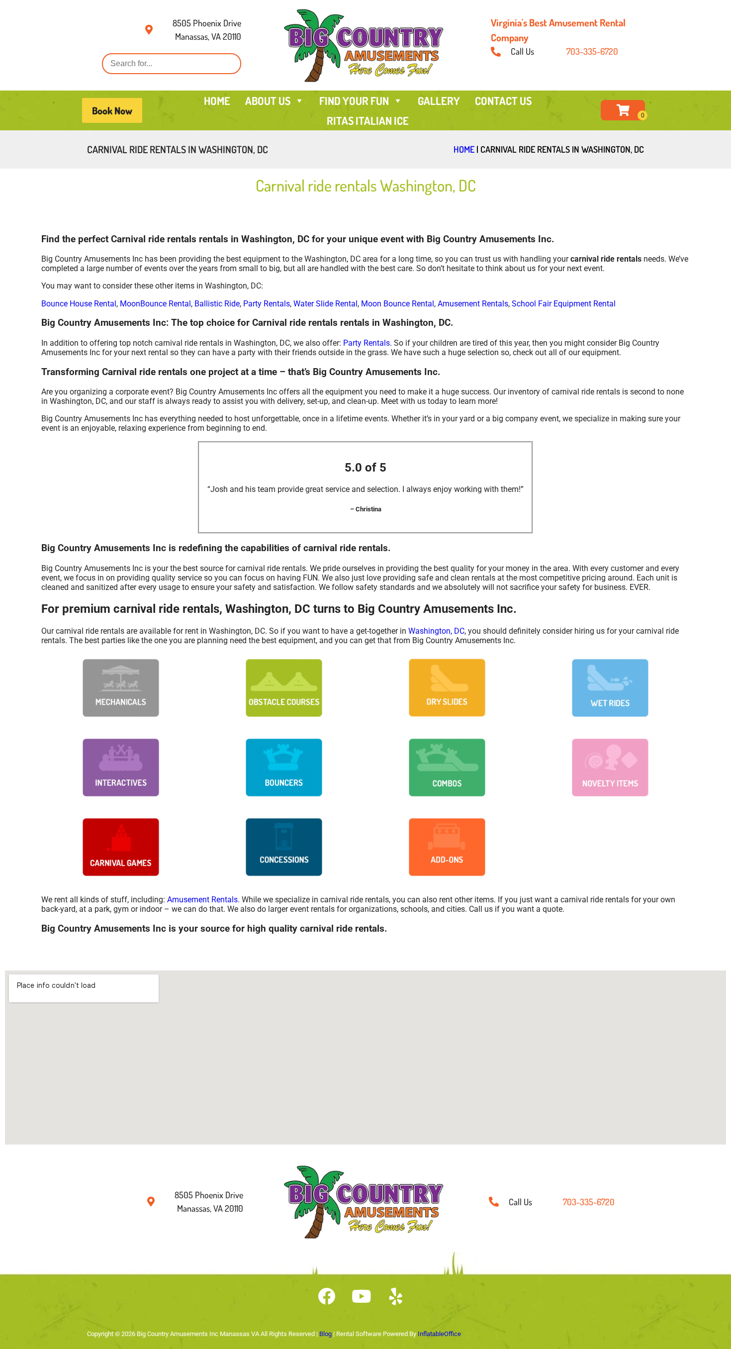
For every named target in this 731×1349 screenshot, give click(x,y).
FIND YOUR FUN (354, 100)
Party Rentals (266, 303)
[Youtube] (361, 1296)
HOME (217, 100)
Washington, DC (436, 631)
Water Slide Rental (325, 303)
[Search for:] (171, 63)
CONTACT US (503, 100)
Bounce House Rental (78, 303)
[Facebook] (326, 1296)
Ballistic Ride (217, 303)
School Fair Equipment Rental (564, 303)
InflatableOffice (439, 1334)
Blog (325, 1334)
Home (464, 149)
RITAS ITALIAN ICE (368, 120)
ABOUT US (267, 100)
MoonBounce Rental (155, 303)
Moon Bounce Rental (397, 303)
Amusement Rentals (473, 303)
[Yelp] (395, 1296)
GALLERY (439, 100)
